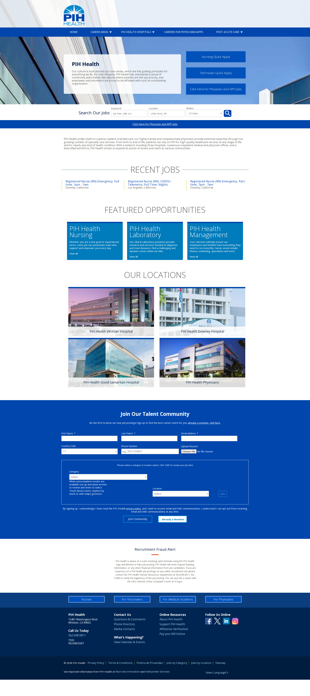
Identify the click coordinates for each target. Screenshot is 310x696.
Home (74, 32)
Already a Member (173, 519)
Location (153, 108)
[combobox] (167, 113)
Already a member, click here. (204, 422)
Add (222, 493)
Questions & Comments (129, 619)
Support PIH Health (172, 624)
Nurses (87, 599)
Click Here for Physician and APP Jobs (216, 89)
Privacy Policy (96, 663)
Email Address (189, 433)
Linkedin (226, 621)
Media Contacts (124, 629)
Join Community (137, 519)
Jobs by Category (176, 663)
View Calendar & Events (129, 642)
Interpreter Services (157, 671)
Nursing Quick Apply (216, 57)
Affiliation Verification (174, 629)
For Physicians (223, 599)
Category (74, 471)
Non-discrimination (128, 671)
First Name (68, 433)
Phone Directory (124, 624)
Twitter (217, 621)
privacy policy (133, 508)
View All (73, 253)
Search (227, 113)
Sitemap (220, 663)
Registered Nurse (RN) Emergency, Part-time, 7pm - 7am (218, 183)
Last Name (128, 433)
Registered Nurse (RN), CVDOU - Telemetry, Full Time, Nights (150, 183)
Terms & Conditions (120, 663)
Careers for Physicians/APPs (183, 32)
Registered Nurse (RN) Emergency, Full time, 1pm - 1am (92, 183)
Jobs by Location (201, 663)
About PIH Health (171, 619)
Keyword (116, 108)
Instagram (235, 621)
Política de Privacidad (149, 663)
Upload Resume (189, 446)
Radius (190, 108)
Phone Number (129, 446)
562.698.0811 (77, 635)
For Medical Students (178, 599)
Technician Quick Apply (216, 73)
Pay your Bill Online (172, 634)
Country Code (68, 446)
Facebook (208, 621)
